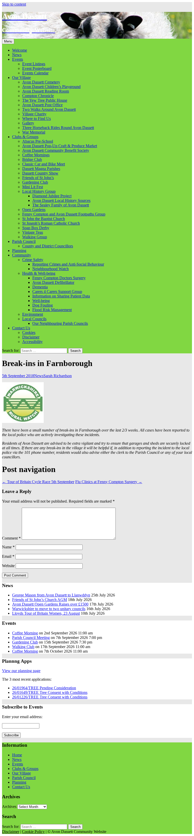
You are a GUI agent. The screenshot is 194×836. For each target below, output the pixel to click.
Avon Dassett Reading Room (45, 91)
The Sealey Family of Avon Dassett (60, 205)
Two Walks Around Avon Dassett (49, 109)
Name (8, 547)
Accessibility (32, 341)
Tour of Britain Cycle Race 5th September (38, 482)
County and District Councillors (47, 246)
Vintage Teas (32, 232)
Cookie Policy (33, 831)
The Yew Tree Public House (44, 100)
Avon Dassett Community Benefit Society (55, 150)
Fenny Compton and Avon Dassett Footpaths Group (63, 214)
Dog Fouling (42, 305)
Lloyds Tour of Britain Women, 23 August (46, 613)
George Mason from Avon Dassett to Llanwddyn (51, 595)
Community (21, 255)
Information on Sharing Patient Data (61, 296)
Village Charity (34, 114)
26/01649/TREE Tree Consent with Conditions (49, 692)
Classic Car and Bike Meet (43, 164)
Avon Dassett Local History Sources (61, 200)
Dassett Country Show (40, 173)
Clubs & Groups (25, 137)
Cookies (28, 332)
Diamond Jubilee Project (51, 196)
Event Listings (33, 64)
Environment (32, 314)
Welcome (19, 50)
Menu (8, 41)
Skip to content (14, 4)
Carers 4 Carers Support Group (57, 291)
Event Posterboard (37, 68)
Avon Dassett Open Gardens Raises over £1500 (50, 604)
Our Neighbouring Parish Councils (60, 323)
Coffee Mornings (36, 155)
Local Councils (34, 319)
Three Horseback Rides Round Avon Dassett (58, 127)
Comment (11, 538)
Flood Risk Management (52, 310)
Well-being (41, 300)
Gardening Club (35, 182)
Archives (9, 806)
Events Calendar (35, 73)
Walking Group (34, 237)
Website (8, 566)
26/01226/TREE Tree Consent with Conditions (49, 697)
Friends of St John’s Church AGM (39, 599)
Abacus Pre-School (37, 141)
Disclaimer (30, 337)
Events (17, 59)
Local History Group (39, 191)
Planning (19, 250)
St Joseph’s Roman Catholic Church (51, 223)
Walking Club (23, 647)
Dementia (40, 287)
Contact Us (21, 328)
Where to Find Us (36, 118)
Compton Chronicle (38, 96)
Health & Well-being (38, 273)
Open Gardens (33, 209)
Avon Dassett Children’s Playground (51, 86)
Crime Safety (32, 260)
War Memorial (33, 132)
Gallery (28, 123)
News (16, 55)
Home (17, 755)
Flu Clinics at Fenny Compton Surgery (108, 482)
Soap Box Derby (35, 228)
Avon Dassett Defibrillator (53, 282)
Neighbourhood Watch (50, 269)
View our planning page (21, 671)
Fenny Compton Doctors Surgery (59, 278)
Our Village (21, 77)
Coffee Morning (25, 633)
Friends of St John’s (38, 178)
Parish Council (24, 241)
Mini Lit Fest (32, 187)
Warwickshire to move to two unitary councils (48, 609)
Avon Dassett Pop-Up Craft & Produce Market (59, 146)
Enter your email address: (22, 717)
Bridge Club (32, 159)
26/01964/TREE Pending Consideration (44, 688)
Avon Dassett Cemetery (41, 82)
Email (8, 556)
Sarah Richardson (57, 376)
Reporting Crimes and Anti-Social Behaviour (68, 264)
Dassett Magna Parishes (41, 168)
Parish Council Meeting (31, 637)
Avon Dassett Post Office (42, 105)
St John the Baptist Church (43, 219)
